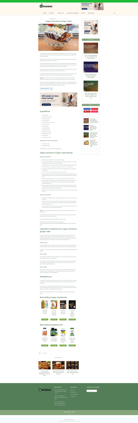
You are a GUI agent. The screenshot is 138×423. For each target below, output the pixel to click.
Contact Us (73, 396)
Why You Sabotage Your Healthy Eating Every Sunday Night (91, 76)
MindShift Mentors (71, 419)
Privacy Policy (73, 392)
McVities (54, 59)
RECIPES (51, 13)
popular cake (44, 79)
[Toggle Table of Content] (50, 89)
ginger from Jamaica (62, 82)
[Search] (114, 13)
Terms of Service (74, 394)
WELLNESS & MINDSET (72, 13)
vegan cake (44, 286)
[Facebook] (33, 57)
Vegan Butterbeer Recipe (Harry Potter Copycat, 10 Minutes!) (58, 372)
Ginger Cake (48, 69)
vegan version (73, 73)
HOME (44, 13)
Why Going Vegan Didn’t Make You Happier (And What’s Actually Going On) (94, 135)
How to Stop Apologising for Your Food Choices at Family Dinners (91, 57)
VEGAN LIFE (61, 13)
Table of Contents (44, 88)
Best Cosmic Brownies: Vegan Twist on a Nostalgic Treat (72, 372)
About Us (73, 390)
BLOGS (83, 13)
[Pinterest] (33, 60)
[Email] (33, 63)
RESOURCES (91, 13)
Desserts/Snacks (53, 18)
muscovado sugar (49, 269)
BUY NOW (45, 319)
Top (69, 413)
